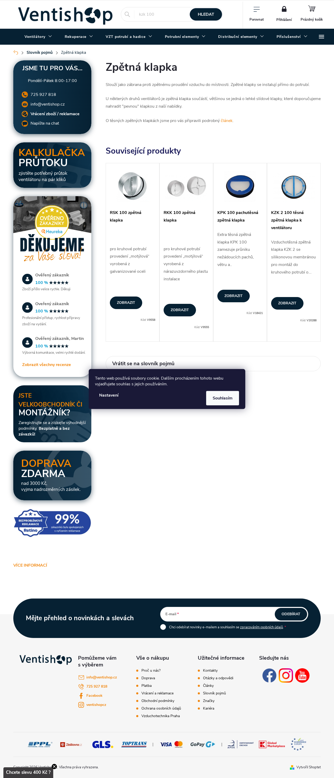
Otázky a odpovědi (218, 678)
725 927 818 (43, 94)
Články (208, 686)
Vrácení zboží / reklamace (55, 114)
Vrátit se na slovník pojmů (143, 363)
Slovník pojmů (214, 693)
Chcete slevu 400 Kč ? (28, 772)
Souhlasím (222, 398)
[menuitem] (38, 37)
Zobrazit (126, 302)
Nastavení (108, 395)
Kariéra (208, 708)
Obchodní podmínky (157, 701)
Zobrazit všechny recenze (46, 365)
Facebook (94, 695)
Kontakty (210, 671)
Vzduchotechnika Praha (160, 716)
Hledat (206, 14)
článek (226, 121)
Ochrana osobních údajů (161, 708)
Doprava (148, 678)
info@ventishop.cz (48, 104)
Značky (208, 701)
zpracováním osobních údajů (261, 627)
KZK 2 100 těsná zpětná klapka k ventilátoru (287, 220)
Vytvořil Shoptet (308, 767)
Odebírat (291, 614)
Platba (146, 686)
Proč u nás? (150, 671)
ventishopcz (96, 704)
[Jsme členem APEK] (241, 744)
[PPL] (40, 744)
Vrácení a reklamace (157, 693)
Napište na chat (45, 123)
